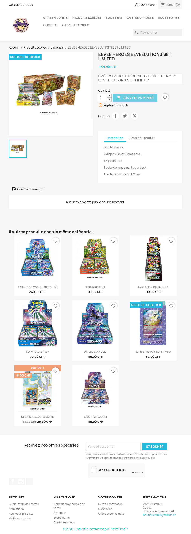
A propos (59, 512)
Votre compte (110, 497)
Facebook (13, 481)
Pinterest (134, 116)
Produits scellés (86, 18)
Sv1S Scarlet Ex (95, 286)
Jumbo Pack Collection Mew (153, 351)
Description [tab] (115, 138)
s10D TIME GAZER (95, 416)
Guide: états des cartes (24, 504)
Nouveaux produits (21, 513)
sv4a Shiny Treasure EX (153, 286)
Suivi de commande (110, 504)
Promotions (16, 509)
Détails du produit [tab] (142, 138)
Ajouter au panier (135, 97)
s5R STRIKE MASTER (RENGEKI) (37, 286)
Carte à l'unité (55, 18)
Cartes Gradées (140, 18)
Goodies (50, 25)
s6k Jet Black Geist (95, 351)
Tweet (125, 116)
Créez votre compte (111, 513)
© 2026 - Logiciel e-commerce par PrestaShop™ (95, 529)
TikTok (29, 481)
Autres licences (75, 25)
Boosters (114, 18)
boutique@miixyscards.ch (159, 515)
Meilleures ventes (20, 518)
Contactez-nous (21, 5)
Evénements (62, 517)
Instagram (21, 481)
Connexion (105, 509)
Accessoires (169, 18)
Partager (115, 116)
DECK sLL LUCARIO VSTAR (37, 416)
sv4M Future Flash (37, 351)
